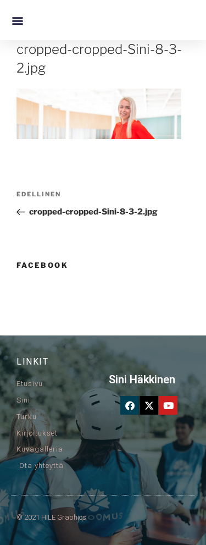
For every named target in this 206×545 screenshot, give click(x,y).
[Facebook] (129, 405)
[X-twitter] (149, 405)
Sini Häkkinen (142, 379)
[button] (17, 20)
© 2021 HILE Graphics (51, 517)
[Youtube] (168, 405)
